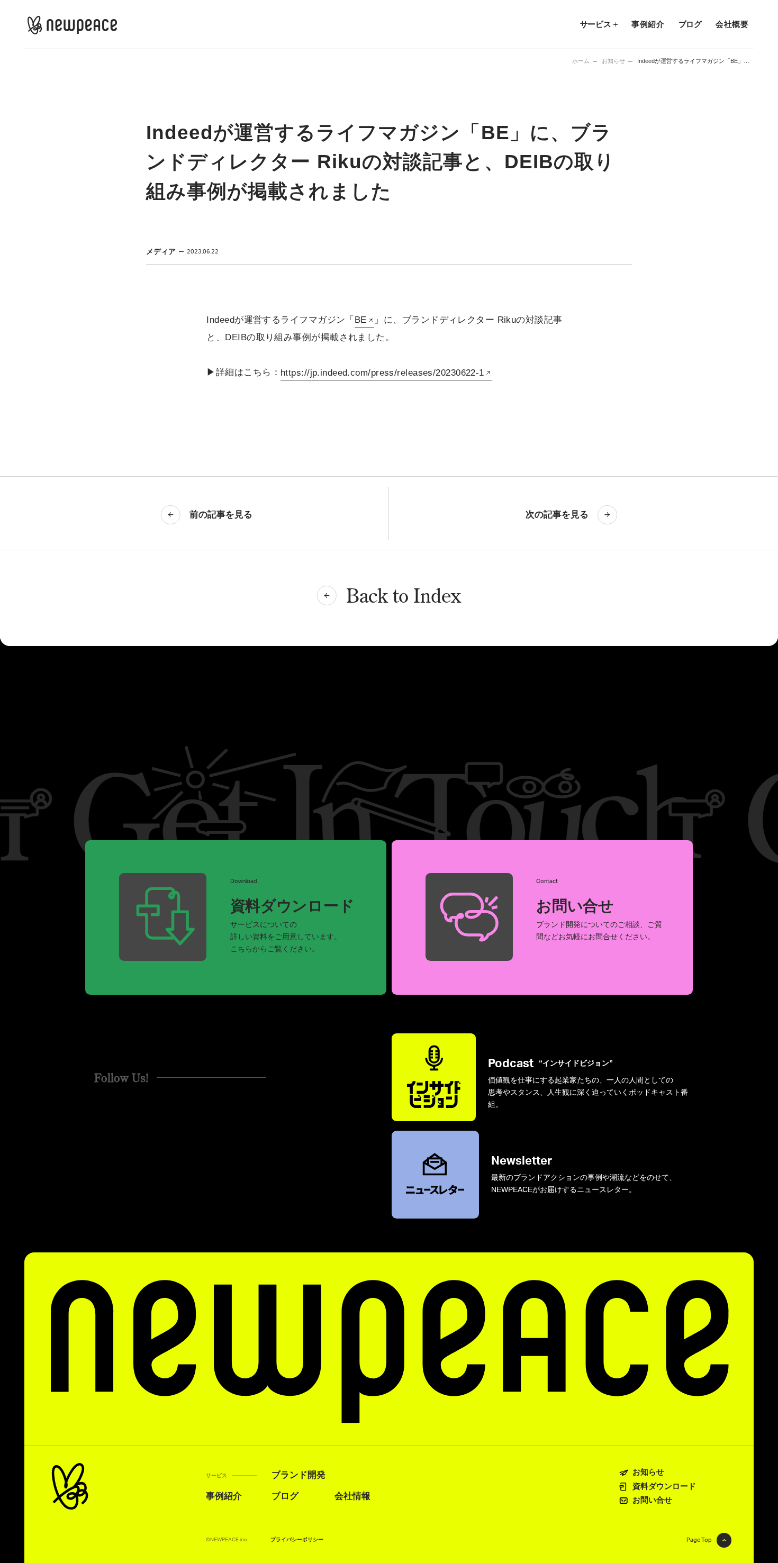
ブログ (690, 24)
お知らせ (613, 61)
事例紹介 (647, 24)
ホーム (581, 61)
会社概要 (732, 24)
